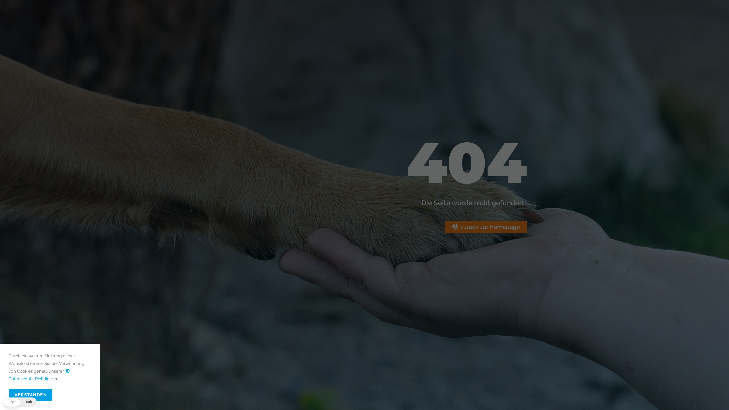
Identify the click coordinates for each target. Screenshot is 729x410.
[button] (20, 402)
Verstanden (31, 394)
